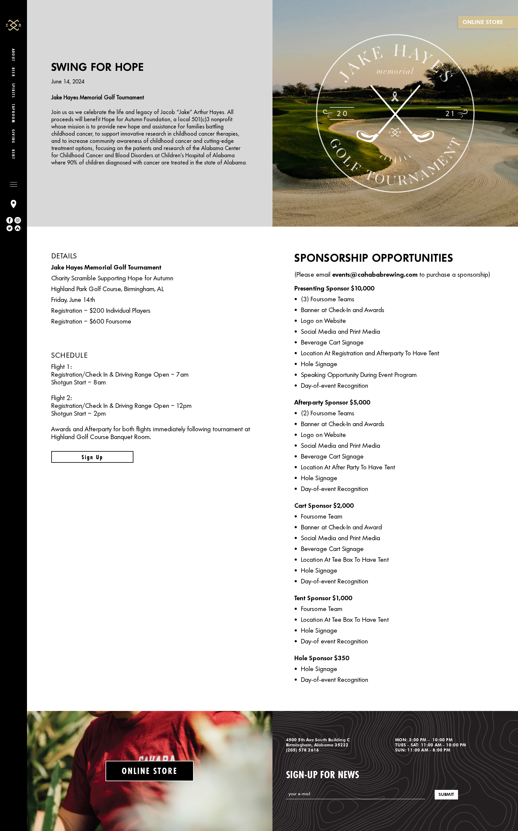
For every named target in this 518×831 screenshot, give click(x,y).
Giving (13, 136)
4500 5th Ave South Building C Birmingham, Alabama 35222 (318, 742)
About (13, 55)
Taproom (13, 113)
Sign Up (92, 457)
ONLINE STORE (483, 22)
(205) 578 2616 (302, 750)
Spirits (13, 90)
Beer (13, 72)
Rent (13, 154)
